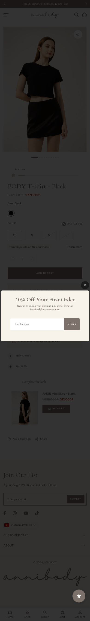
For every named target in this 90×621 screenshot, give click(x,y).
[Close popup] (85, 285)
